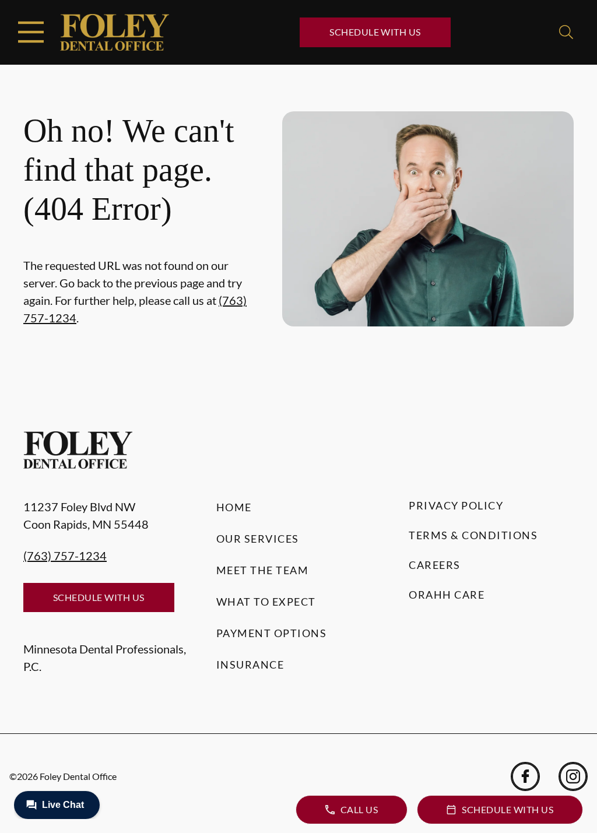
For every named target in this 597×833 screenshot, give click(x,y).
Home (234, 507)
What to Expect (266, 601)
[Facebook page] (525, 776)
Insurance (250, 664)
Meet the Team (262, 570)
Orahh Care (446, 594)
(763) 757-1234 (65, 556)
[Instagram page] (573, 776)
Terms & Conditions (473, 535)
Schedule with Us (375, 31)
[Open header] (31, 32)
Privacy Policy (456, 505)
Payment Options (271, 633)
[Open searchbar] (566, 32)
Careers (435, 564)
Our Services (257, 538)
